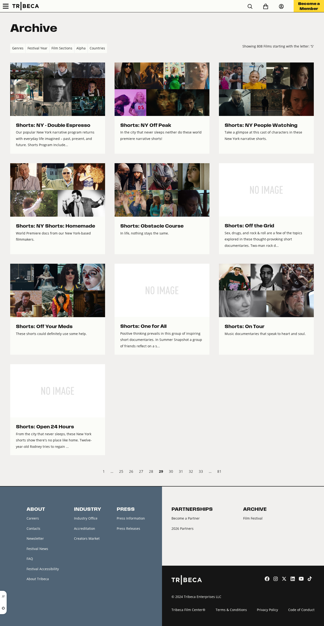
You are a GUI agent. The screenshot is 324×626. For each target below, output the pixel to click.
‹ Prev (14, 472)
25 (121, 471)
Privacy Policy (267, 609)
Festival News (37, 548)
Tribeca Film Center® (188, 609)
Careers (33, 518)
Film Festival (253, 518)
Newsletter (35, 538)
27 (141, 471)
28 (151, 471)
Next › (310, 472)
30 (171, 471)
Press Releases (128, 528)
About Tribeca (38, 579)
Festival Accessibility (43, 569)
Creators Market (87, 538)
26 (131, 471)
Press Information (131, 518)
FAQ (30, 558)
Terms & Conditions (231, 609)
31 (181, 471)
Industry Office (85, 518)
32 (191, 471)
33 (201, 471)
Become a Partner (185, 518)
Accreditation (84, 528)
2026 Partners (182, 528)
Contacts (33, 528)
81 (219, 471)
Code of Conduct (301, 609)
